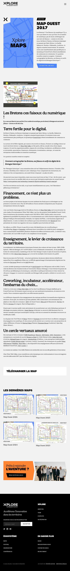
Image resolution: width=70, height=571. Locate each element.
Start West (22, 343)
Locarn (23, 345)
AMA (51, 335)
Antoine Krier (32, 339)
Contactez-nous (43, 548)
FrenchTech (37, 137)
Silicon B (43, 302)
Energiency (57, 335)
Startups (41, 516)
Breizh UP (54, 221)
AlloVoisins (45, 335)
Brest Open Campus (21, 254)
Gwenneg (22, 229)
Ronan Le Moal (31, 337)
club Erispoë (36, 266)
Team (39, 512)
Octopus (11, 304)
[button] (65, 4)
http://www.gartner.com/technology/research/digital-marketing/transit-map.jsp (30, 181)
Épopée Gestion (50, 563)
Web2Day (15, 343)
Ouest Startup (29, 310)
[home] (10, 4)
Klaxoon (38, 335)
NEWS (39, 541)
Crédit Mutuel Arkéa (18, 341)
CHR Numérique (30, 335)
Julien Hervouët (57, 337)
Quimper (37, 319)
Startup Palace (27, 323)
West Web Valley (26, 146)
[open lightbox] (35, 94)
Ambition (41, 509)
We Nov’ (59, 302)
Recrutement (42, 551)
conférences (7, 551)
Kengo (15, 229)
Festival (6, 544)
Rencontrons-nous (16, 475)
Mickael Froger (15, 339)
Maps (5, 541)
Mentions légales (61, 563)
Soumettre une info (46, 66)
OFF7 (27, 302)
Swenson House (43, 323)
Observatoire (7, 548)
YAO (19, 345)
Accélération (42, 519)
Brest (25, 319)
